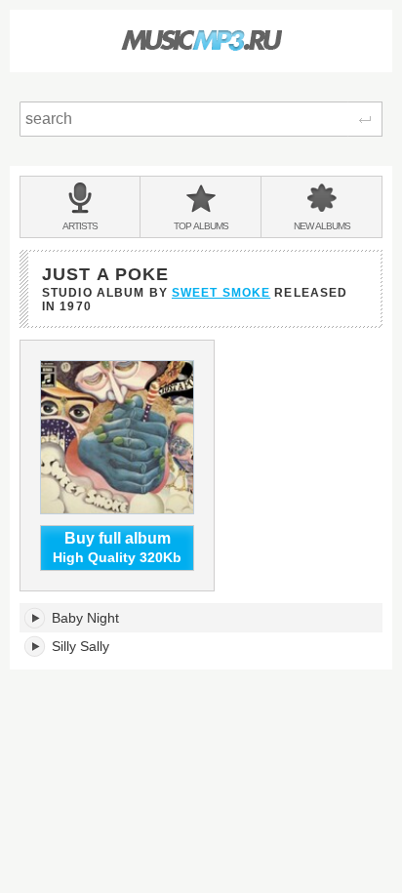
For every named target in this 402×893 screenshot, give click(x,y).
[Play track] (35, 618)
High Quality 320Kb (117, 548)
